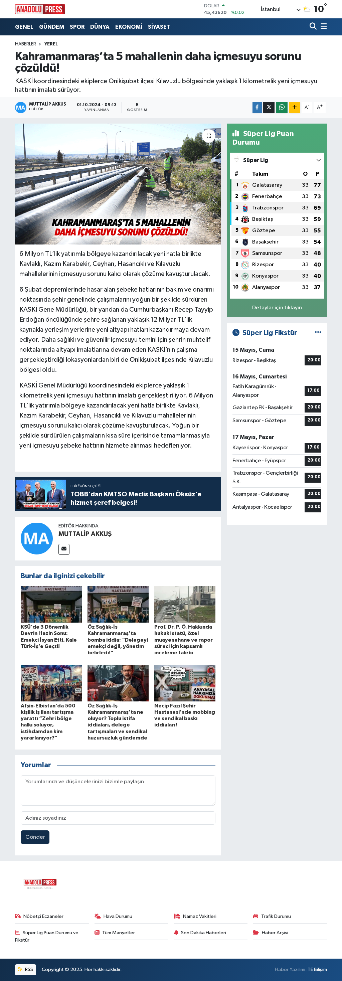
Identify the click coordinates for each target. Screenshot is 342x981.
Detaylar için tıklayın (277, 308)
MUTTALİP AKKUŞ (85, 534)
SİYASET (159, 27)
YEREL (51, 44)
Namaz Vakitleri (199, 916)
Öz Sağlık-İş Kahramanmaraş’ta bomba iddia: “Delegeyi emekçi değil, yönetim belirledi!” (118, 639)
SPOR (77, 27)
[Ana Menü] (322, 27)
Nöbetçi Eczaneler (43, 916)
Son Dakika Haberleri (203, 932)
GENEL (24, 27)
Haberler (25, 44)
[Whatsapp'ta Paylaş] (282, 107)
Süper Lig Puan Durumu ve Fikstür (47, 936)
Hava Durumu (118, 916)
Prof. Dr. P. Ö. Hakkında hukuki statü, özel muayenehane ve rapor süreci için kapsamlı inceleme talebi (183, 639)
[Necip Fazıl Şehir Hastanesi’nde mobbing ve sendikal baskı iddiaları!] (184, 683)
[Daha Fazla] (294, 107)
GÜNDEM (51, 27)
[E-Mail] (63, 549)
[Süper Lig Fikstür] (318, 333)
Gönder (35, 837)
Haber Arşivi (275, 932)
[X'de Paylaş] (269, 107)
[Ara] (314, 27)
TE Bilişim (317, 969)
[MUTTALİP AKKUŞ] (37, 538)
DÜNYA (100, 27)
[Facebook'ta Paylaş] (257, 107)
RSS (28, 969)
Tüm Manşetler (118, 932)
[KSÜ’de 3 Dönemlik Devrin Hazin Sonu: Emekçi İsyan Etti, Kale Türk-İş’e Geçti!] (51, 604)
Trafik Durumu (276, 916)
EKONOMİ (128, 27)
